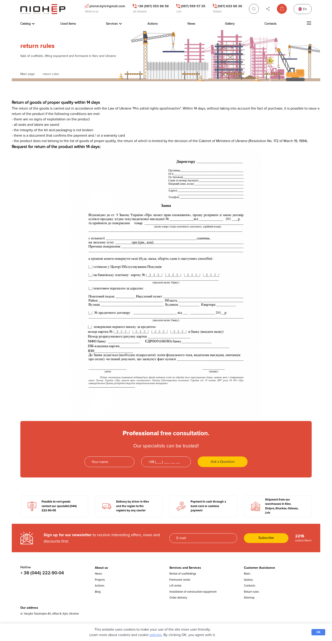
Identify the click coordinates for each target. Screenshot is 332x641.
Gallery (248, 580)
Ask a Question (223, 461)
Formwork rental (179, 580)
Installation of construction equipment (193, 592)
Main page (27, 74)
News (98, 573)
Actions (99, 585)
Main (247, 573)
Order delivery (178, 597)
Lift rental (175, 585)
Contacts (249, 585)
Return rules (251, 592)
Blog (98, 592)
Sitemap (249, 597)
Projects (100, 580)
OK (318, 632)
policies (156, 635)
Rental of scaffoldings (182, 573)
